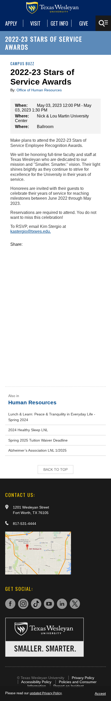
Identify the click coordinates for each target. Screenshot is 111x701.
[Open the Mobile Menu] (103, 23)
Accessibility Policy (36, 682)
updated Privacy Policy (46, 693)
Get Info (59, 23)
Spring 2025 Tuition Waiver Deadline (38, 440)
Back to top (55, 469)
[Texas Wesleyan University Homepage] (55, 8)
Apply (11, 23)
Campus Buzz (22, 63)
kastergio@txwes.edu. (30, 231)
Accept (100, 693)
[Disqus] (55, 311)
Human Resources (32, 402)
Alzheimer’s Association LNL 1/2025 (37, 450)
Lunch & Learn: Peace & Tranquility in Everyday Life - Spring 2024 (51, 417)
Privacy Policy (83, 678)
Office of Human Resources (39, 90)
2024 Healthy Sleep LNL (28, 430)
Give (83, 23)
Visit (35, 23)
